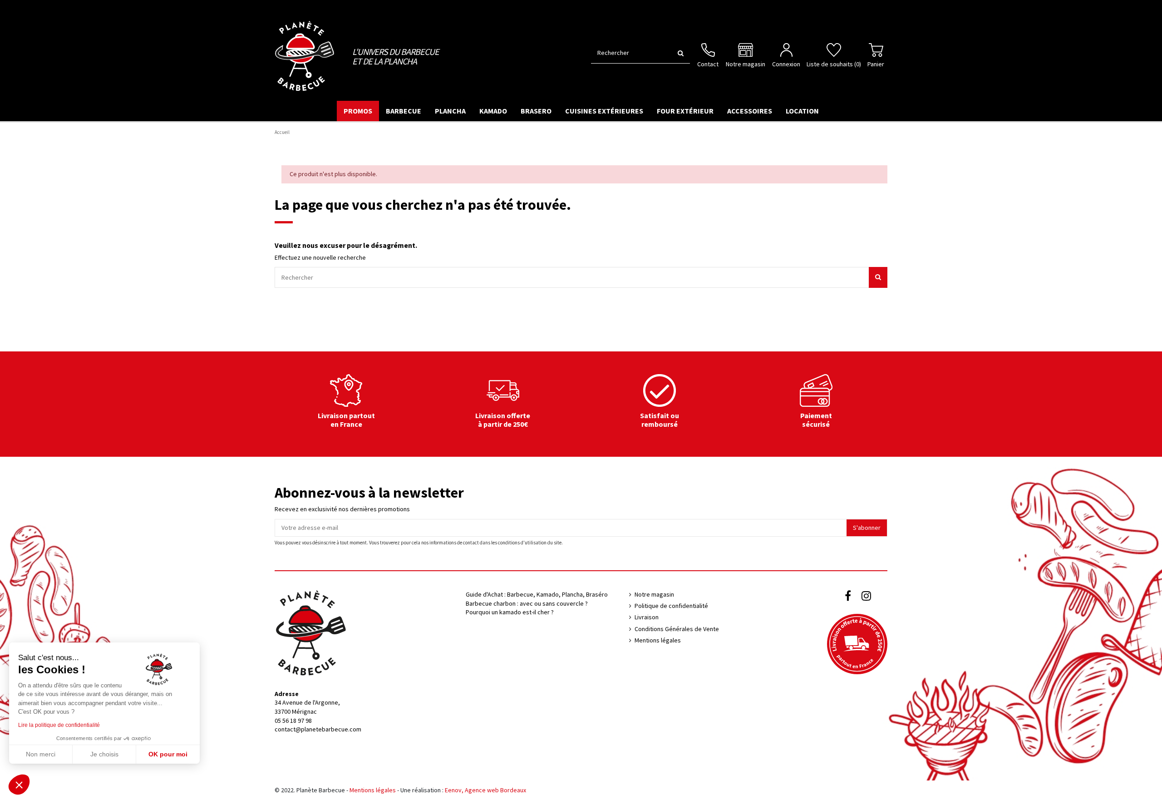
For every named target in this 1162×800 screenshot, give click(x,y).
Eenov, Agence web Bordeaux (485, 790)
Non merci (40, 754)
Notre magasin (745, 64)
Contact (708, 64)
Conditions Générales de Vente (677, 629)
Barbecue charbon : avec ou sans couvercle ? (527, 603)
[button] (19, 784)
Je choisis (104, 754)
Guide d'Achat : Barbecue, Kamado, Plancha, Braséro (537, 594)
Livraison (647, 617)
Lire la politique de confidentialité (59, 725)
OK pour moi (167, 754)
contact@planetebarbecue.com (318, 729)
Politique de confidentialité (671, 606)
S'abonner (867, 527)
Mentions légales (658, 640)
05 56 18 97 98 (293, 720)
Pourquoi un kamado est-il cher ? (510, 612)
